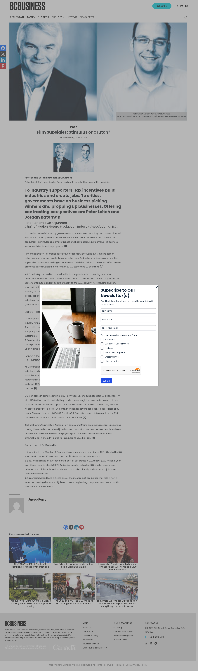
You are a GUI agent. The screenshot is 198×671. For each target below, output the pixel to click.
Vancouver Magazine (115, 352)
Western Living (112, 357)
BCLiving (109, 348)
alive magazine (112, 361)
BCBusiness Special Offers (117, 343)
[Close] (156, 287)
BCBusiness (110, 339)
